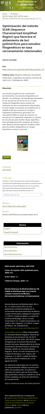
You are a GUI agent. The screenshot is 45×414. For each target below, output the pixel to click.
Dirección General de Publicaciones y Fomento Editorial (20, 402)
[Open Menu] (2, 2)
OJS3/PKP (17, 407)
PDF (7, 157)
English (7, 229)
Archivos (14, 14)
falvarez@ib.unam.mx (13, 332)
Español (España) (11, 232)
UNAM (19, 405)
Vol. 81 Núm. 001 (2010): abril (15, 16)
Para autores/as (10, 251)
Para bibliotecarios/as (13, 254)
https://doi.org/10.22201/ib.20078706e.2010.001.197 (23, 69)
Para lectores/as (10, 247)
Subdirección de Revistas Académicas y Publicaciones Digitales (21, 399)
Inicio (4, 14)
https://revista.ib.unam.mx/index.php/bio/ (22, 328)
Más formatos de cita (11, 195)
